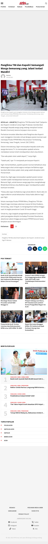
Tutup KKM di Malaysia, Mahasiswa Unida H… (27, 413)
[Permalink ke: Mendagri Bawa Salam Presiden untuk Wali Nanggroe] (12, 293)
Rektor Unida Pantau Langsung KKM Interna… (27, 387)
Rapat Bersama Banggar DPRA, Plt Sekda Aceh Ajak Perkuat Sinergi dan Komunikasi (34, 327)
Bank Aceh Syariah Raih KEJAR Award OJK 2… (27, 379)
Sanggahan (12, 511)
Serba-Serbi (25, 377)
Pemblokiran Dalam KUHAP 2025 (22, 396)
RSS (36, 529)
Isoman (4, 234)
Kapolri (7, 433)
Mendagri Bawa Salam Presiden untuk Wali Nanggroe (9, 303)
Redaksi (12, 508)
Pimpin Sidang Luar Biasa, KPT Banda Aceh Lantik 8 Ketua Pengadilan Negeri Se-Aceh (35, 304)
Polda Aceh (8, 425)
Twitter (36, 522)
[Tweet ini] (35, 248)
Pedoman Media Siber (35, 508)
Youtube (36, 526)
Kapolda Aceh (9, 429)
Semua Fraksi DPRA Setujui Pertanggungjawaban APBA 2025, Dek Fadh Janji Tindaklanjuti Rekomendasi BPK (35, 279)
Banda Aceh (8, 437)
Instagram (14, 526)
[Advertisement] (24, 35)
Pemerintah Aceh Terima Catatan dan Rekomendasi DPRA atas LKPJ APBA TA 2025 (11, 326)
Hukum (19, 394)
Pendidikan (24, 385)
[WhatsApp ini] (45, 248)
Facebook (14, 522)
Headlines (13, 377)
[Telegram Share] (40, 248)
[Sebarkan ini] (30, 248)
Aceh (6, 440)
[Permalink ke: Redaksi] (3, 76)
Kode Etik (35, 511)
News (19, 377)
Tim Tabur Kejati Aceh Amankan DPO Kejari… (27, 404)
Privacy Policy (23, 514)
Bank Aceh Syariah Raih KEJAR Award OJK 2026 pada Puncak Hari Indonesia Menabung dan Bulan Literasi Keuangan (11, 278)
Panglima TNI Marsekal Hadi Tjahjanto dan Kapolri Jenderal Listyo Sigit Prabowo (23, 239)
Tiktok (14, 529)
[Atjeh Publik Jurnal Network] (24, 3)
